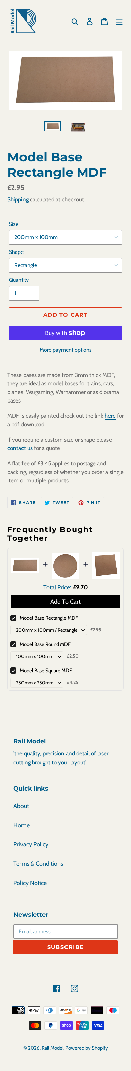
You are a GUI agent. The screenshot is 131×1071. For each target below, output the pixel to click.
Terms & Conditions (38, 863)
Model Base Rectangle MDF (49, 618)
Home (21, 825)
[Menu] (119, 21)
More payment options (66, 350)
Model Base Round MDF (45, 644)
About (21, 806)
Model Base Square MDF (46, 670)
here (110, 415)
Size (13, 224)
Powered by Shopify (86, 1048)
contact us (20, 448)
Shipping (18, 199)
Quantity (19, 280)
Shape (16, 252)
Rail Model (53, 1048)
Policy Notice (30, 883)
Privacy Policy (30, 844)
